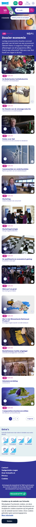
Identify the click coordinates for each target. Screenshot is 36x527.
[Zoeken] (31, 10)
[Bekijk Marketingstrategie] (18, 219)
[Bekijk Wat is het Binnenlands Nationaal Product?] (18, 310)
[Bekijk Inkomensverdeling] (18, 371)
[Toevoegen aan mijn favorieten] (32, 71)
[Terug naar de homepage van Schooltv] (5, 3)
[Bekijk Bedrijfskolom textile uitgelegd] (18, 341)
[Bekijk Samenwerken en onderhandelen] (18, 159)
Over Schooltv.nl (8, 473)
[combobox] (22, 10)
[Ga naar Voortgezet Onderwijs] (5, 10)
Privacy (5, 475)
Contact (5, 467)
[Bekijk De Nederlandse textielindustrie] (18, 69)
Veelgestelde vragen (10, 470)
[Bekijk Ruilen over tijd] (18, 129)
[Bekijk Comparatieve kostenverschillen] (18, 401)
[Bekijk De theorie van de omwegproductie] (18, 99)
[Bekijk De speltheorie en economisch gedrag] (18, 249)
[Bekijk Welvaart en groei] (18, 279)
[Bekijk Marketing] (18, 189)
